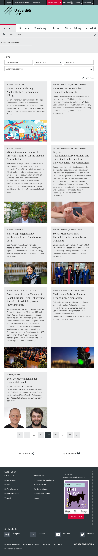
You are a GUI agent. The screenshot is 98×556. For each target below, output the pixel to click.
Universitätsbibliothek (12, 493)
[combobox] (18, 62)
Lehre (56, 28)
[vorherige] (20, 435)
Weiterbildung (73, 28)
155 (70, 435)
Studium (24, 28)
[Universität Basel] (17, 10)
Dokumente (36, 3)
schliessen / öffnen (95, 34)
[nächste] (77, 435)
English (8, 3)
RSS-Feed (90, 78)
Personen (86, 3)
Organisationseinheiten (22, 3)
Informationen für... (53, 3)
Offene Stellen (39, 476)
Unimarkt (7, 484)
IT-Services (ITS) (40, 484)
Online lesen (76, 516)
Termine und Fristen (41, 489)
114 (48, 435)
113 (41, 435)
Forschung (40, 28)
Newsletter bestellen (10, 42)
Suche (76, 3)
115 (55, 435)
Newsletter (8, 549)
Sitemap (57, 544)
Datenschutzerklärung (42, 544)
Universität (90, 28)
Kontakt (19, 549)
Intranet (36, 498)
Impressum (26, 544)
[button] (26, 453)
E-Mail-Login (9, 476)
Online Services (10, 480)
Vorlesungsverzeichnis (42, 493)
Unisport (7, 498)
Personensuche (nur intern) (44, 480)
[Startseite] (4, 34)
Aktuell (8, 28)
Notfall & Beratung (11, 489)
